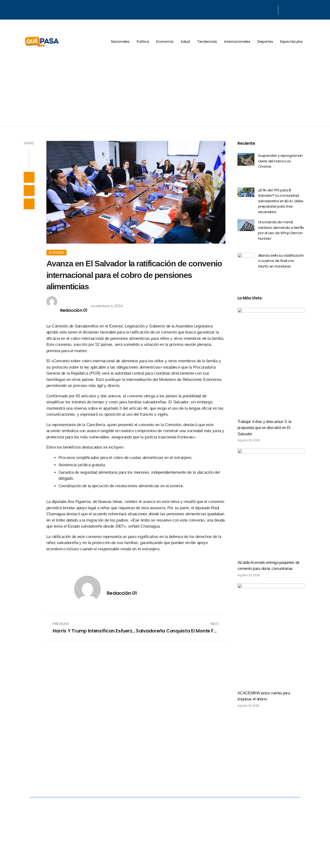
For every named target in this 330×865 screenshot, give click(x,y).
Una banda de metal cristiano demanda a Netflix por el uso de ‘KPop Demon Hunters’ (281, 230)
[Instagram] (272, 9)
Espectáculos (291, 41)
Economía (164, 41)
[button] (29, 177)
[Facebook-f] (260, 9)
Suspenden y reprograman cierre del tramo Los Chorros (280, 161)
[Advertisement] (165, 90)
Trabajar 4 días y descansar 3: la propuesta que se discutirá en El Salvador (264, 427)
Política (143, 41)
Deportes (265, 41)
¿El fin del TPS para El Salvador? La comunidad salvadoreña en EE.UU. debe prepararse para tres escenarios (280, 201)
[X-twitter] (266, 9)
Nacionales (120, 41)
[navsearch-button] (284, 10)
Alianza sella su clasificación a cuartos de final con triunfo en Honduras (281, 261)
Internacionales (237, 41)
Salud (185, 41)
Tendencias (207, 41)
